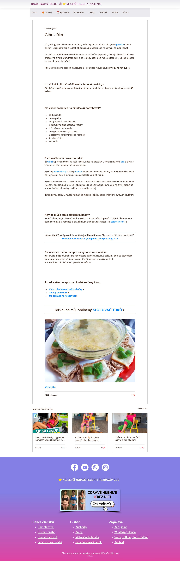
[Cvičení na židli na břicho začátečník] (129, 423)
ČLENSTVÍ (55, 4)
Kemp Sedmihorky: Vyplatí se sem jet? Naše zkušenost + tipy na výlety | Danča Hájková (50, 438)
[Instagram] (105, 467)
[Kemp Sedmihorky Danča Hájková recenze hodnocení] (50, 423)
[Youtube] (85, 467)
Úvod (34, 12)
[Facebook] (74, 467)
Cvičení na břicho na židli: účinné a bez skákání (127, 438)
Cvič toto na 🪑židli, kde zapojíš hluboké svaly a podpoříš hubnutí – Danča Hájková (88, 439)
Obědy (92, 12)
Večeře (115, 12)
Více (125, 12)
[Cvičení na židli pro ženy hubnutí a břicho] (90, 423)
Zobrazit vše (143, 409)
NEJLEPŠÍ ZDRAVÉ (91, 480)
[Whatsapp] (95, 467)
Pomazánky (79, 12)
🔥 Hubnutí (47, 12)
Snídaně (103, 12)
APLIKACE (95, 4)
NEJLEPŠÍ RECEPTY (77, 4)
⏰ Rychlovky (63, 12)
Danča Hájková (39, 4)
